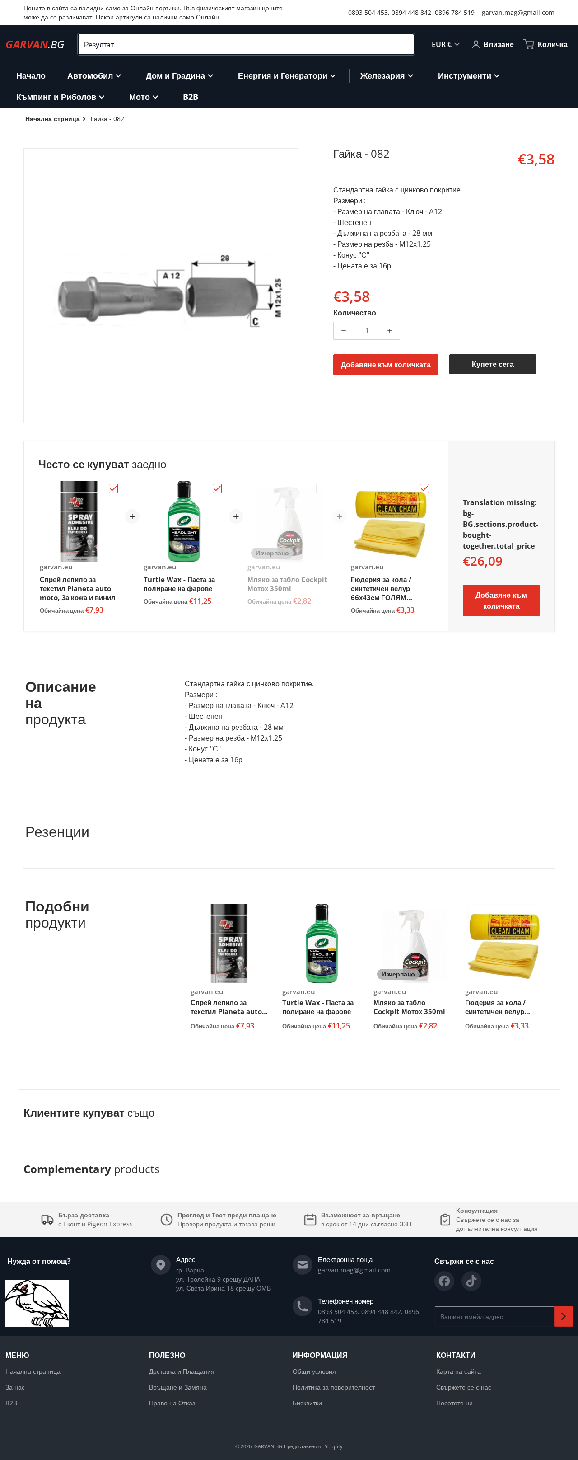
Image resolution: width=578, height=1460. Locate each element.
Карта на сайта (458, 1371)
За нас (15, 1387)
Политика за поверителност (334, 1387)
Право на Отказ (172, 1403)
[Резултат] (403, 44)
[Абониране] (563, 1316)
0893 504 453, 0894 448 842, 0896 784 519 (411, 12)
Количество (354, 313)
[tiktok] (471, 1281)
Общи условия (314, 1371)
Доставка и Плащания (181, 1371)
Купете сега (493, 364)
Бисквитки (307, 1403)
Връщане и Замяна (178, 1387)
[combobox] (246, 44)
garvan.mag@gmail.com (518, 12)
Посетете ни (454, 1403)
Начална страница (33, 1371)
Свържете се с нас (463, 1387)
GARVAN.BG (268, 1446)
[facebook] (444, 1281)
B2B (11, 1403)
